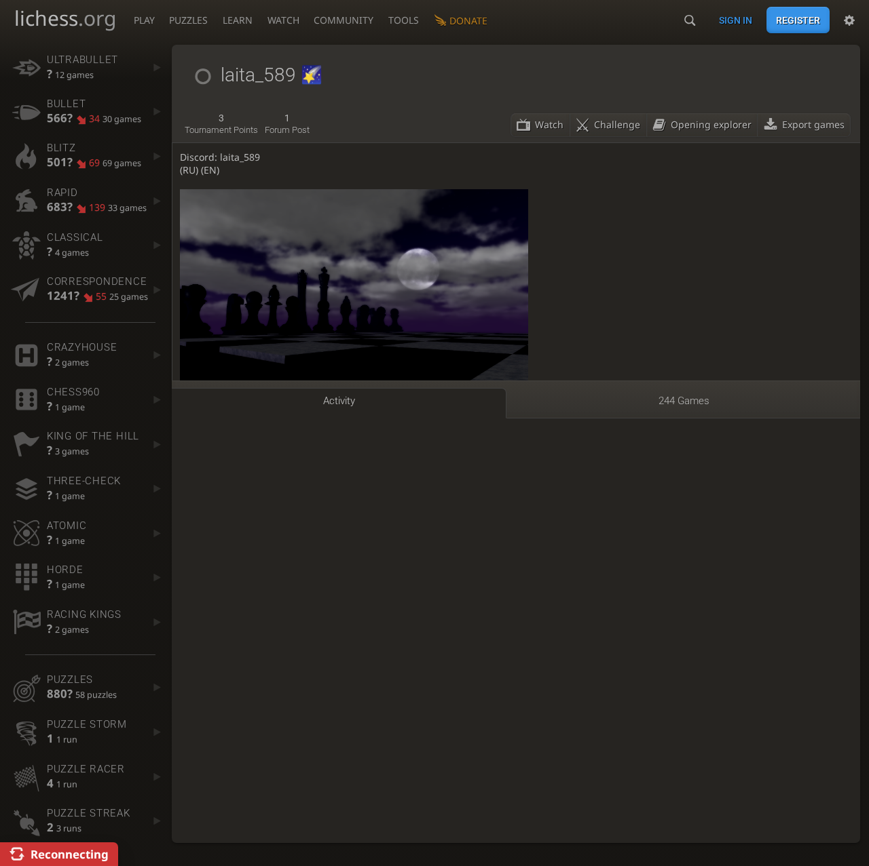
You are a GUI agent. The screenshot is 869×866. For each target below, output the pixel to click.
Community (343, 20)
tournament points (221, 124)
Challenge (617, 124)
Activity (339, 401)
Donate (468, 20)
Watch (283, 20)
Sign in (735, 20)
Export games (813, 124)
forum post (287, 124)
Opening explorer (711, 124)
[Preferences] (849, 20)
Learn (238, 20)
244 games (684, 401)
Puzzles (188, 20)
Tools (403, 20)
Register (798, 20)
